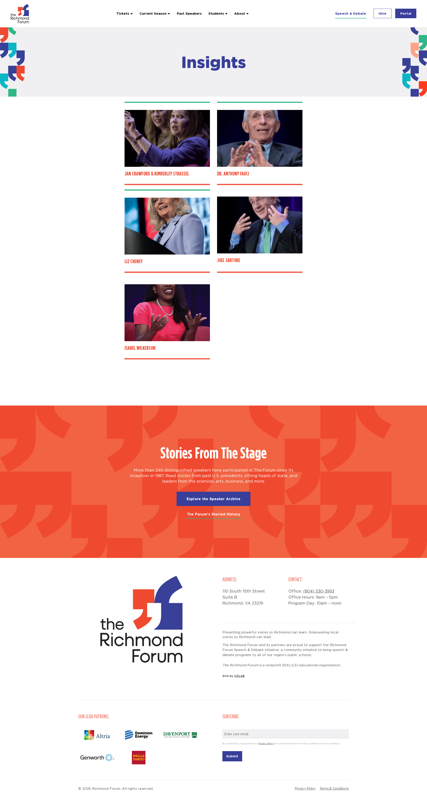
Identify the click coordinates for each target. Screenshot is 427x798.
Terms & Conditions (334, 788)
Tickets (122, 13)
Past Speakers (189, 13)
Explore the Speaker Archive (214, 499)
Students (216, 13)
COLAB (239, 675)
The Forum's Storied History (213, 514)
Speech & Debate (350, 13)
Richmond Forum (20, 13)
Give (383, 13)
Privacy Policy (266, 744)
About (239, 13)
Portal (405, 13)
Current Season (153, 13)
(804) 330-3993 (318, 591)
